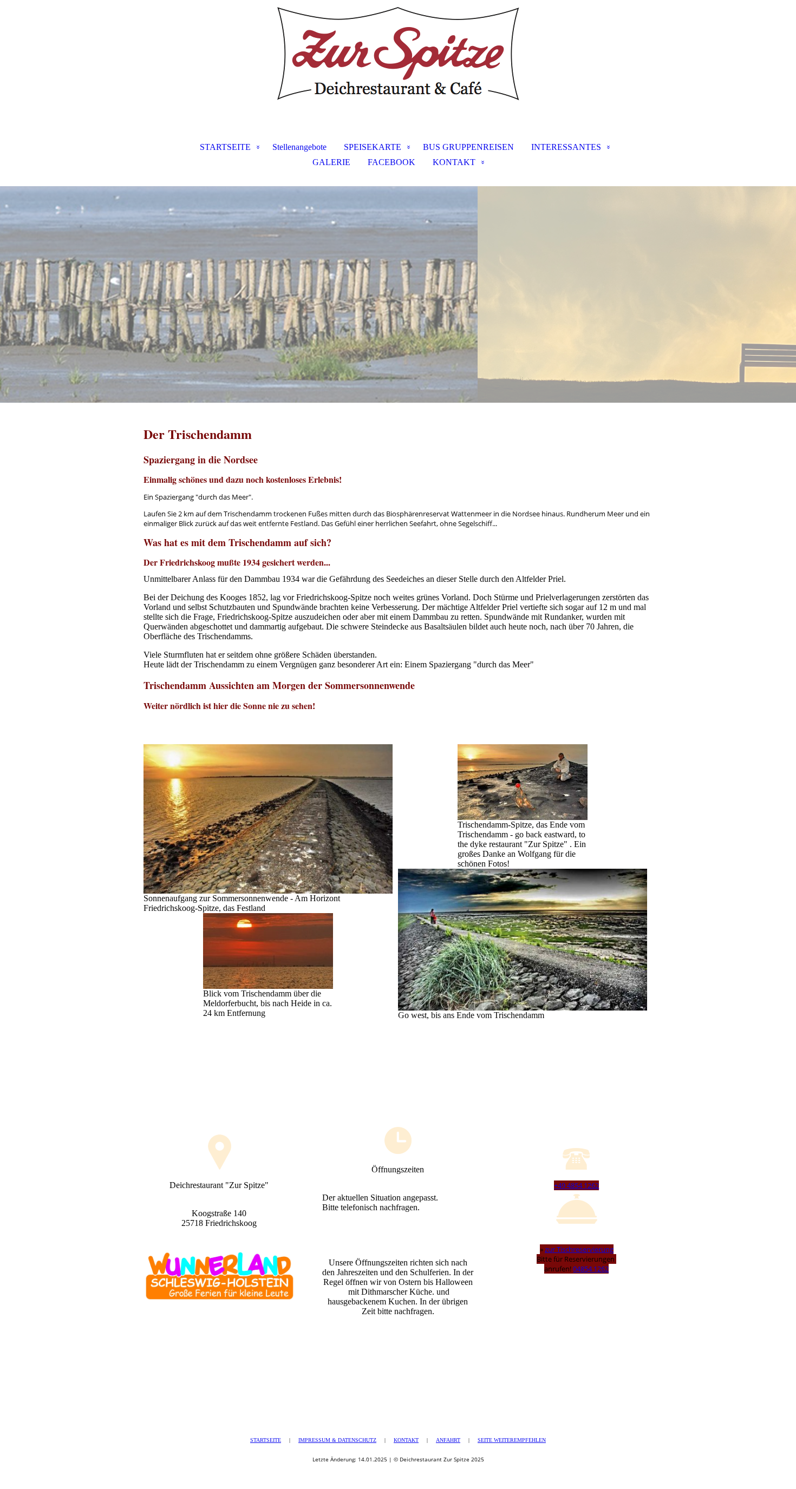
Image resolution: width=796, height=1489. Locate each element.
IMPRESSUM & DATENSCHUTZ (337, 1440)
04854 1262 (591, 1269)
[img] (398, 54)
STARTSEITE (225, 147)
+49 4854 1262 (576, 1185)
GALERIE (331, 162)
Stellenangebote (299, 147)
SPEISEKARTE (372, 147)
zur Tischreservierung (579, 1249)
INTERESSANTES (566, 147)
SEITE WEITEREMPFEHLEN (512, 1440)
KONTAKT (454, 162)
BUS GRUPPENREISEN (468, 147)
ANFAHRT (448, 1440)
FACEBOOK (391, 162)
